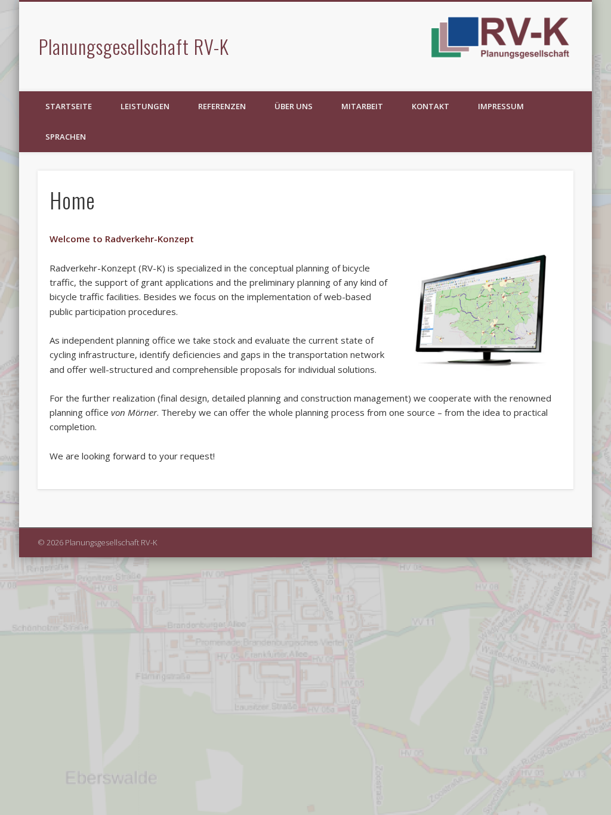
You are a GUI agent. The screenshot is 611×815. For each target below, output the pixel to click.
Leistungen (145, 106)
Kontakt (430, 106)
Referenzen (222, 106)
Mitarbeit (362, 106)
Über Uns (293, 106)
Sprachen (65, 136)
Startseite (68, 106)
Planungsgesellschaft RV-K (134, 46)
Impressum (501, 106)
